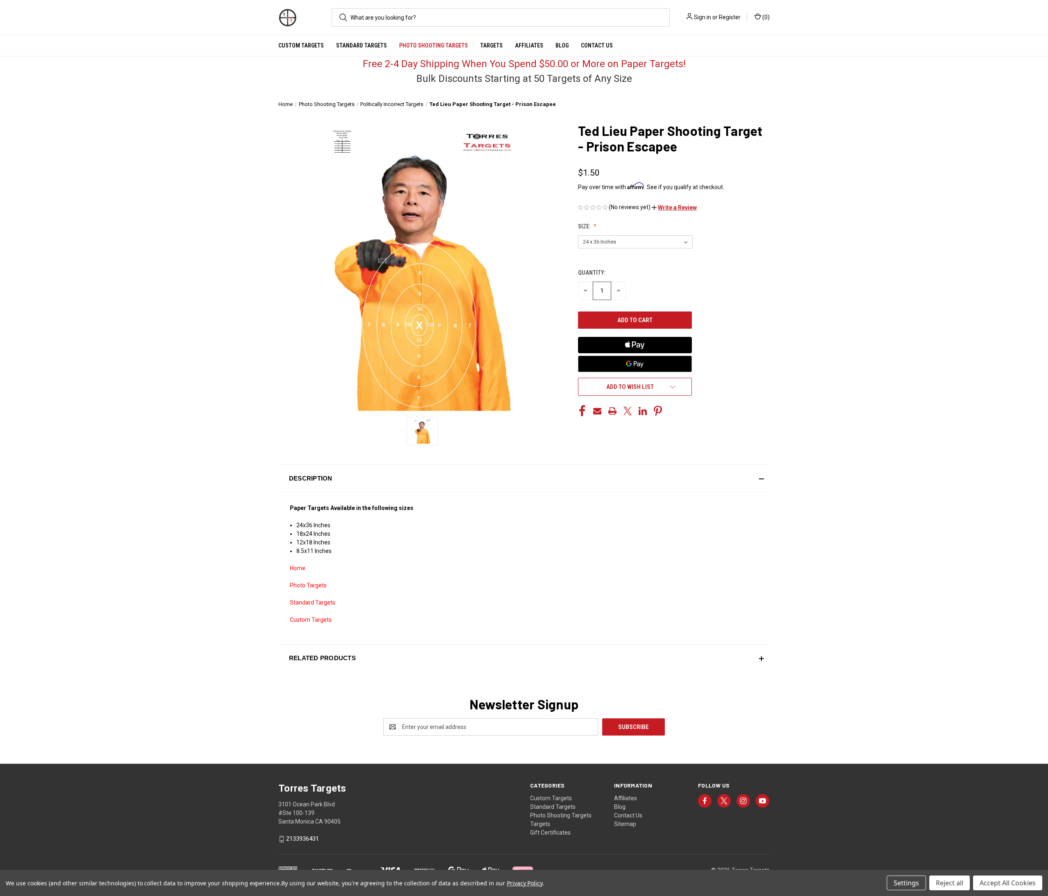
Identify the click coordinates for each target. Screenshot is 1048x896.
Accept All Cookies (1008, 882)
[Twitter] (627, 411)
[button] (674, 207)
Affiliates (529, 45)
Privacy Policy (524, 883)
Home (297, 568)
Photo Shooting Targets (433, 45)
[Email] (597, 411)
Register (730, 17)
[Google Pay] (635, 364)
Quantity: (591, 272)
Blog (562, 45)
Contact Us (597, 45)
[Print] (612, 411)
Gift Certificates (550, 832)
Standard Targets (361, 45)
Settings (906, 882)
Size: (585, 226)
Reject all (949, 882)
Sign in (702, 17)
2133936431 (302, 838)
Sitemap (625, 824)
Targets (491, 45)
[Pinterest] (658, 411)
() (765, 17)
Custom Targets (301, 45)
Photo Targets (308, 585)
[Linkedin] (643, 411)
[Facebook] (582, 411)
